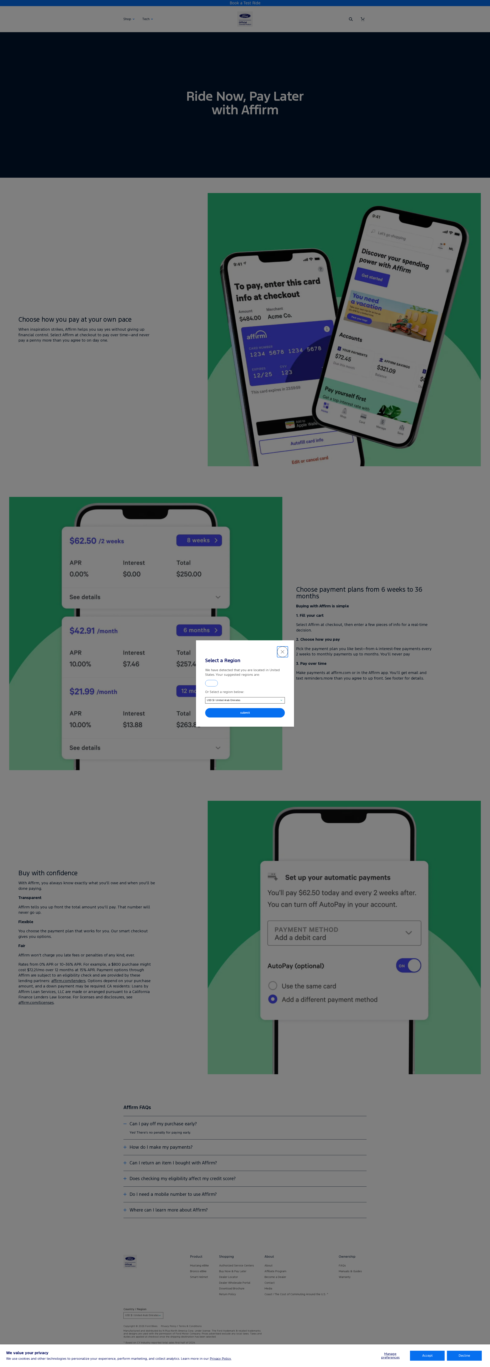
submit (245, 712)
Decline (464, 1355)
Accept (427, 1355)
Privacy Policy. (220, 1358)
